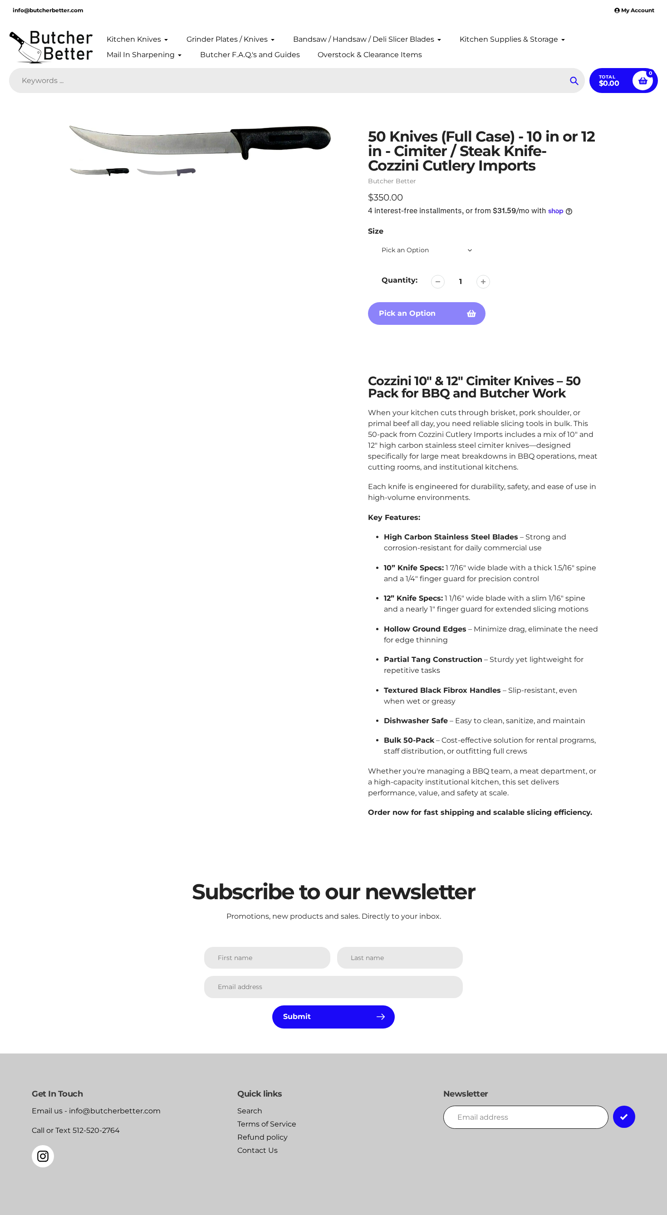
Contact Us (257, 1150)
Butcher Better (392, 181)
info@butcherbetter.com (48, 10)
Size (375, 231)
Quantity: (399, 280)
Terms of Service (266, 1124)
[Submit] (624, 1117)
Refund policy (262, 1137)
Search (249, 1111)
